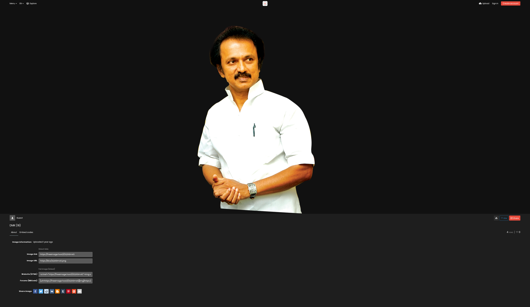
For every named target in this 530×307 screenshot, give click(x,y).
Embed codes (26, 232)
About (14, 232)
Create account (511, 3)
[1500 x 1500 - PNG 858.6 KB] (496, 218)
